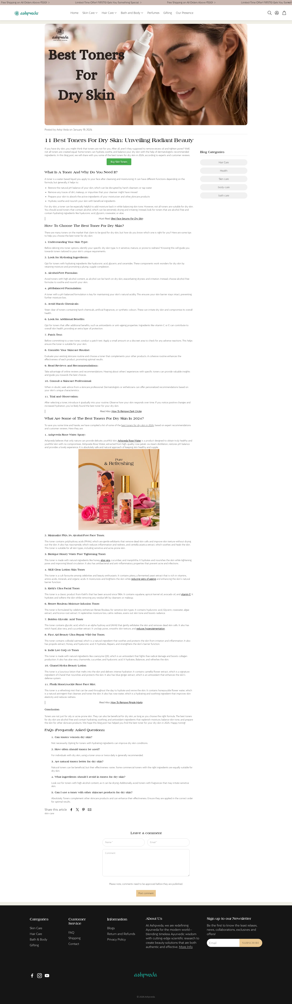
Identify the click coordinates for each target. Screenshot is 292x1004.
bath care (223, 195)
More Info (186, 947)
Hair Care (224, 162)
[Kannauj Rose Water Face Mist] (119, 529)
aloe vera (105, 560)
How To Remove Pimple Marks (126, 702)
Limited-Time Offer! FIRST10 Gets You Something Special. (107, 2)
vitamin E (186, 594)
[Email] (89, 809)
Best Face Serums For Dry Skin (127, 218)
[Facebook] (32, 975)
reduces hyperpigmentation (150, 628)
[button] (269, 12)
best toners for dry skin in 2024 (137, 425)
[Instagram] (39, 975)
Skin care (224, 178)
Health (223, 170)
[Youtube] (47, 975)
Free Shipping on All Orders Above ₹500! (24, 2)
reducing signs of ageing (143, 579)
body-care (224, 187)
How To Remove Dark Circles (126, 411)
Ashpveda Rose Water (129, 440)
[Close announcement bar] (288, 2)
